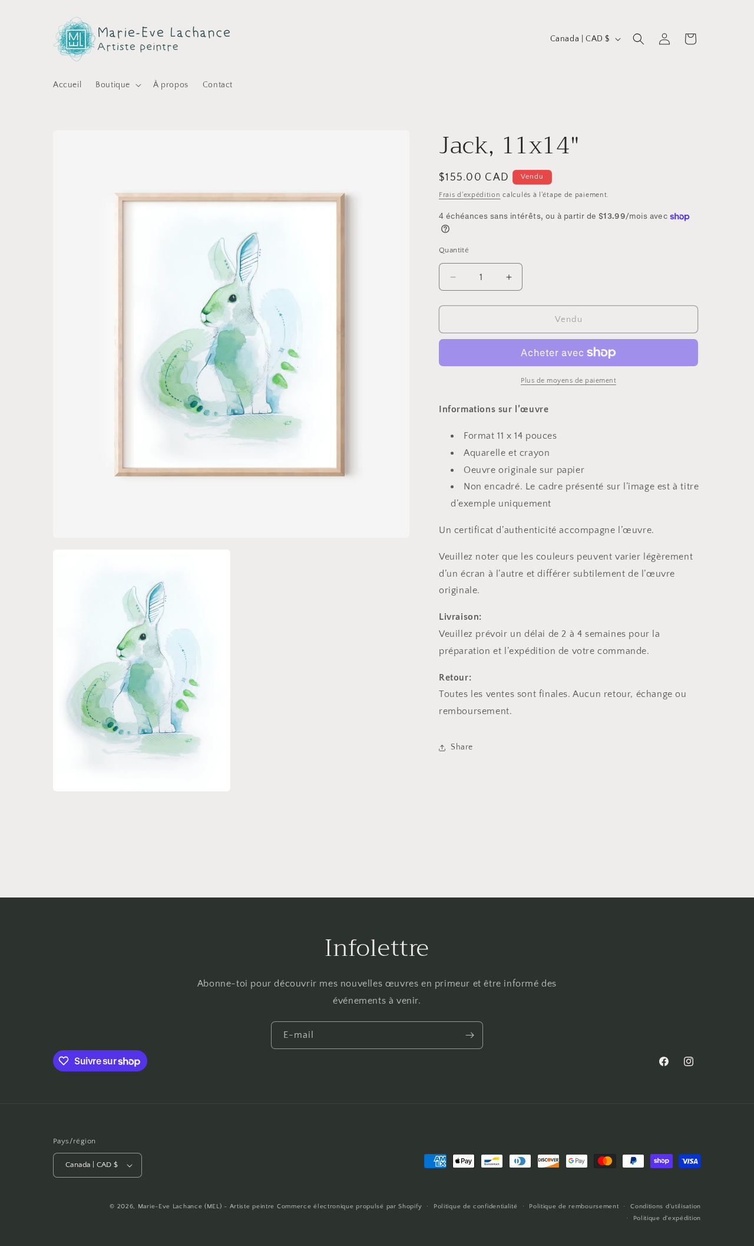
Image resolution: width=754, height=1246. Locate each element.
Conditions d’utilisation (665, 1206)
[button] (117, 85)
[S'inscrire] (469, 1035)
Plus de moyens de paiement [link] (568, 380)
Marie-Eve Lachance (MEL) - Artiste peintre (206, 1206)
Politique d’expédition (667, 1218)
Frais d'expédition (470, 195)
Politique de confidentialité (476, 1206)
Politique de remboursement (574, 1206)
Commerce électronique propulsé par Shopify (349, 1206)
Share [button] (462, 747)
